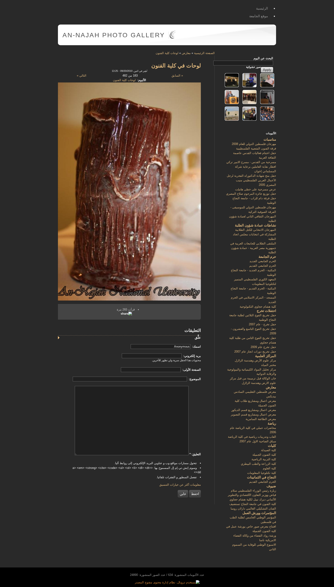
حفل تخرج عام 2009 (263, 347)
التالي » (81, 75)
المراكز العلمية (265, 356)
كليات (272, 446)
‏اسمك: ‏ (196, 346)
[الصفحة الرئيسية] (172, 38)
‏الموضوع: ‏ (194, 379)
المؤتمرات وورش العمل (259, 513)
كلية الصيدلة (268, 450)
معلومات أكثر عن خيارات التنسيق (180, 484)
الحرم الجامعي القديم (262, 265)
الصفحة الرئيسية (204, 53)
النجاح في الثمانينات (261, 477)
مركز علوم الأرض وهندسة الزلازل (255, 360)
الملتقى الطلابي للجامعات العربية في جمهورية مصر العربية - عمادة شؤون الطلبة (253, 248)
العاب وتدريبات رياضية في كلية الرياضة (252, 436)
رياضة (272, 423)
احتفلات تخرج (266, 311)
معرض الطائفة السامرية (261, 419)
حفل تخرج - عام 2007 (262, 324)
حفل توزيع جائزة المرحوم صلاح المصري (251, 193)
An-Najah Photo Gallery (113, 35)
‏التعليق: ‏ (195, 454)
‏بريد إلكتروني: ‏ (191, 356)
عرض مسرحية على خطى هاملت (255, 189)
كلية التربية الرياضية (264, 459)
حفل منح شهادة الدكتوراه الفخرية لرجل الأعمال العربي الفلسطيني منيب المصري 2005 (251, 180)
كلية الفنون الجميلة (264, 454)
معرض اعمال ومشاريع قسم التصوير (253, 414)
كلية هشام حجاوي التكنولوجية (258, 306)
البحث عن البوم (263, 58)
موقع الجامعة (258, 16)
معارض (186, 53)
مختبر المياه (268, 365)
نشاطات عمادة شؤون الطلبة (255, 225)
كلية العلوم (269, 468)
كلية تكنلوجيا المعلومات (261, 473)
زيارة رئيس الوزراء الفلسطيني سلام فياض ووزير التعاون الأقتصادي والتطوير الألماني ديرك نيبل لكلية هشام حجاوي (252, 495)
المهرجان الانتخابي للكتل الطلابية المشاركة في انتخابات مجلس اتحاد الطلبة (254, 234)
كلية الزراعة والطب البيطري (258, 463)
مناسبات (270, 139)
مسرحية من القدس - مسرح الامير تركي (251, 162)
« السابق (177, 75)
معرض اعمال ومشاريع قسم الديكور (253, 410)
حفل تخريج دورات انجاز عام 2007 (255, 351)
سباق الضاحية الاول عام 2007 (257, 441)
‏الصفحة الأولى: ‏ (191, 369)
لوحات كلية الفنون (167, 53)
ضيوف (271, 486)
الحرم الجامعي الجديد (262, 261)
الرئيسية (262, 8)
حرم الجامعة (267, 257)
